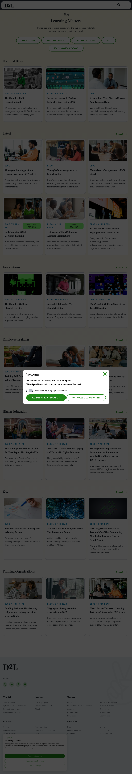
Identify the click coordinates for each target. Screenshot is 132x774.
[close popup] (104, 373)
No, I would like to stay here (86, 398)
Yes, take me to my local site (46, 398)
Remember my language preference (51, 390)
